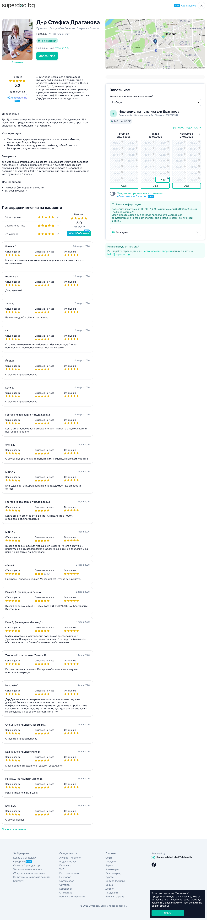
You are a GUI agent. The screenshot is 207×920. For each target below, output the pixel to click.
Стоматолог (66, 892)
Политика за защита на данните (31, 877)
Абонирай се (185, 5)
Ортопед (64, 884)
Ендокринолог (67, 861)
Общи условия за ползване (29, 873)
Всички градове (114, 896)
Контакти (18, 880)
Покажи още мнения (14, 829)
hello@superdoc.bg (118, 254)
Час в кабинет (48, 40)
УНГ (61, 869)
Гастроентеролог (69, 873)
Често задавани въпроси (157, 251)
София (109, 857)
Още (124, 185)
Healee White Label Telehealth (173, 857)
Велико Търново (115, 880)
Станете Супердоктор (26, 865)
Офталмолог (66, 880)
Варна (109, 865)
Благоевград (112, 873)
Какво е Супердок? (24, 857)
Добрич (109, 888)
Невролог (65, 877)
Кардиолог (65, 888)
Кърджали (111, 892)
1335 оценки (17, 91)
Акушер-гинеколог (70, 857)
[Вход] (201, 5)
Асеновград (112, 869)
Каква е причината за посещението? (131, 96)
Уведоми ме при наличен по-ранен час (140, 195)
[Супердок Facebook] (154, 864)
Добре (168, 913)
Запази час (47, 56)
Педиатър (65, 865)
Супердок (22, 861)
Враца (109, 884)
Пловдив (110, 861)
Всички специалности (72, 896)
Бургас (109, 877)
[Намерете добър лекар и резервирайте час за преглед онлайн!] (18, 5)
